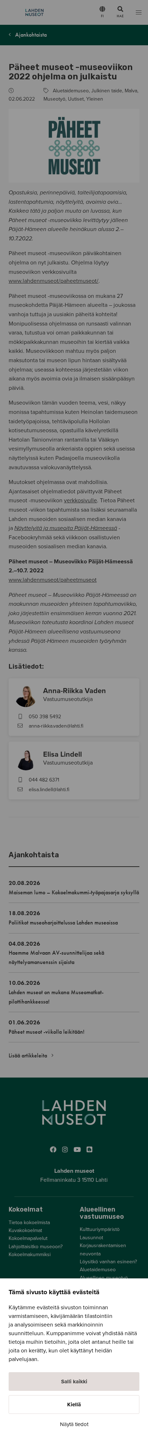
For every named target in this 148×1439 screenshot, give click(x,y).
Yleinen (94, 99)
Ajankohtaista (30, 34)
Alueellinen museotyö (104, 1278)
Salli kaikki (74, 1381)
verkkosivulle (80, 500)
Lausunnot (91, 1238)
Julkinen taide (106, 91)
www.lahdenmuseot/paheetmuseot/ (53, 281)
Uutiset (76, 99)
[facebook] (53, 1150)
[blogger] (89, 1150)
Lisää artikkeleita (28, 1055)
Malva (131, 91)
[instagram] (65, 1150)
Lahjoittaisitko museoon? (36, 1247)
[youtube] (77, 1150)
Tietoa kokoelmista (29, 1222)
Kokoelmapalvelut (28, 1238)
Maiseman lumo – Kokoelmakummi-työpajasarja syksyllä (74, 892)
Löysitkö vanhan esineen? (108, 1262)
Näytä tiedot (74, 1424)
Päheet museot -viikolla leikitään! (46, 1032)
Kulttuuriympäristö (100, 1229)
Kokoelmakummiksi (30, 1254)
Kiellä (74, 1404)
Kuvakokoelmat (25, 1230)
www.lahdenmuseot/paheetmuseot (53, 580)
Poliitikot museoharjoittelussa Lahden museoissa (63, 922)
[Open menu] (138, 12)
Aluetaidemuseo (71, 91)
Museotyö (54, 99)
